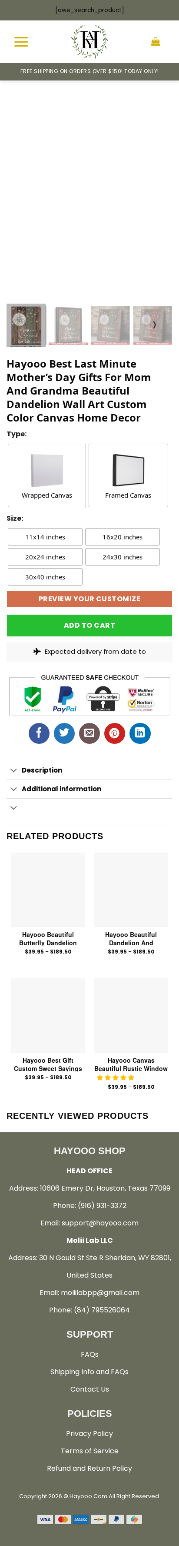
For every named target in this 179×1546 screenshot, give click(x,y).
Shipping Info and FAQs (89, 1372)
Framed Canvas (128, 495)
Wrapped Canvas (47, 495)
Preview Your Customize (90, 599)
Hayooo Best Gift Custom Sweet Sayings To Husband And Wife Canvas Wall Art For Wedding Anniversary (48, 1063)
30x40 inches (45, 576)
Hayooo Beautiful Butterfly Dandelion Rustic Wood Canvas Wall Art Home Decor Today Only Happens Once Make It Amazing (48, 938)
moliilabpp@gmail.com (100, 1293)
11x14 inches (45, 536)
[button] (116, 1078)
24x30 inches (123, 556)
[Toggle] (14, 771)
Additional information (61, 788)
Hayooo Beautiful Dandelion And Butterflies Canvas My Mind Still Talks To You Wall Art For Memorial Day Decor (131, 938)
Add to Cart (89, 625)
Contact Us (89, 1389)
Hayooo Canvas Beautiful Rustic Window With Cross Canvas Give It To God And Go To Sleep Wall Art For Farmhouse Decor (131, 1063)
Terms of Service (90, 1451)
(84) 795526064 (102, 1310)
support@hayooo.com (100, 1223)
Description (42, 770)
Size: (15, 518)
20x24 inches (45, 556)
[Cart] (155, 41)
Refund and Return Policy (89, 1468)
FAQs (90, 1354)
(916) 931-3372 (102, 1206)
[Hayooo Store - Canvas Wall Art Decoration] (90, 41)
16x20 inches (123, 536)
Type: (17, 434)
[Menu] (21, 41)
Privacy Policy (89, 1434)
